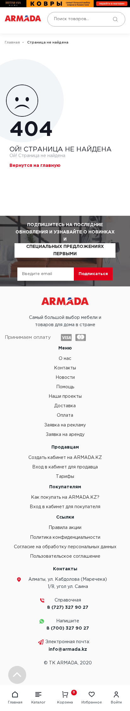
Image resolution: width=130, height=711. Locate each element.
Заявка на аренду (65, 435)
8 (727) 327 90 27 (67, 607)
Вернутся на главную (35, 165)
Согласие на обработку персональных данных (65, 547)
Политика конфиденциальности (65, 537)
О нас (65, 359)
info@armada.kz (68, 649)
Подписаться (93, 274)
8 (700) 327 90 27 (67, 628)
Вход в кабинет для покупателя (65, 507)
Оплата (65, 415)
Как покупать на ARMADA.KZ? (65, 497)
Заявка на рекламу (65, 425)
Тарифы (65, 477)
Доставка (65, 406)
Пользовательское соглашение (65, 556)
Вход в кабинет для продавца (65, 467)
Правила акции (65, 528)
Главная (12, 42)
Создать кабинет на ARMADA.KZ (65, 458)
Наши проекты (65, 396)
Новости (65, 377)
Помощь (65, 387)
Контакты (65, 368)
